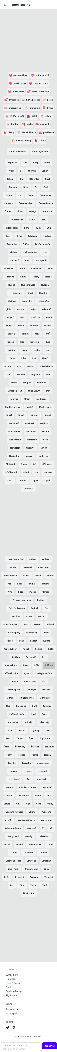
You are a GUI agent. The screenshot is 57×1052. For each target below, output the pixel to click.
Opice (35, 480)
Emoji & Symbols (14, 983)
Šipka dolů (45, 738)
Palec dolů (43, 567)
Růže (36, 665)
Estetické (32, 236)
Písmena (45, 583)
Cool (45, 187)
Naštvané (31, 431)
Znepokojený (31, 868)
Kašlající (9, 317)
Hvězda (45, 284)
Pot (46, 608)
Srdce (45, 714)
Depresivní (47, 211)
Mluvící (14, 399)
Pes (9, 583)
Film (45, 252)
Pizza (20, 591)
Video (38, 795)
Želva (33, 885)
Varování (47, 787)
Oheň (26, 472)
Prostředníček (10, 624)
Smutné (47, 706)
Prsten (37, 624)
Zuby (46, 868)
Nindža (28, 456)
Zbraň (7, 844)
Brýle (25, 187)
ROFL (50, 648)
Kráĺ (48, 333)
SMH (34, 706)
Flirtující (14, 260)
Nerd (45, 439)
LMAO (45, 358)
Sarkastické (30, 681)
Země (50, 844)
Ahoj (35, 162)
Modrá (29, 407)
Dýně (19, 236)
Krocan (10, 341)
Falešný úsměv (42, 244)
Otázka (45, 559)
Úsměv (28, 771)
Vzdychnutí (46, 820)
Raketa (46, 640)
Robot (26, 648)
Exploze (47, 236)
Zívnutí (13, 852)
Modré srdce (45, 407)
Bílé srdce (34, 179)
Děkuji (32, 211)
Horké (48, 276)
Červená (8, 203)
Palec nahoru (10, 575)
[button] (5, 4)
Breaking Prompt (14, 991)
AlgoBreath (11, 995)
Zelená (19, 844)
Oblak (24, 464)
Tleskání (22, 754)
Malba (30, 366)
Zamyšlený (13, 836)
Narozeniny (14, 431)
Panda (26, 575)
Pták (21, 640)
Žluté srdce (28, 893)
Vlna (28, 803)
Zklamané (28, 852)
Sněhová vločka (17, 714)
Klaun (49, 317)
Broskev (13, 187)
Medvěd (21, 374)
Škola (6, 746)
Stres (10, 730)
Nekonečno (15, 439)
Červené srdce (46, 203)
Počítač (40, 600)
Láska (24, 350)
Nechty (45, 431)
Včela (9, 795)
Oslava (32, 559)
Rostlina (16, 657)
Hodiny (35, 276)
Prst (26, 624)
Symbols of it (12, 974)
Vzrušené (31, 828)
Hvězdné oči (16, 293)
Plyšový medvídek (22, 600)
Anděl (47, 162)
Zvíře (6, 877)
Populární (12, 162)
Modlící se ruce (12, 407)
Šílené (20, 738)
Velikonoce (23, 795)
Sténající (29, 722)
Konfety (34, 325)
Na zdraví (14, 423)
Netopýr (30, 447)
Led (47, 350)
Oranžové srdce (15, 559)
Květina (11, 350)
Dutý (8, 236)
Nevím (43, 447)
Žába (21, 885)
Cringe (9, 195)
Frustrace (8, 268)
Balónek (31, 170)
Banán (45, 170)
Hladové (10, 276)
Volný (50, 803)
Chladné (43, 293)
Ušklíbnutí (14, 779)
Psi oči (10, 640)
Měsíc (14, 382)
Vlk (17, 803)
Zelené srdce (35, 844)
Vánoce (9, 787)
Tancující (49, 746)
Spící (33, 714)
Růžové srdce (11, 673)
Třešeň (47, 754)
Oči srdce (47, 464)
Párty (38, 575)
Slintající (46, 689)
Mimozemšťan (14, 390)
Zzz (11, 885)
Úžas (28, 779)
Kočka (21, 325)
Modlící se (41, 399)
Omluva (22, 480)
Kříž (22, 341)
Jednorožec (43, 301)
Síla (43, 681)
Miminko (41, 382)
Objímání (10, 464)
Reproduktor (10, 648)
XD (51, 828)
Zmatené (31, 860)
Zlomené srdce (13, 860)
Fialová (13, 252)
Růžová (49, 665)
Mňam (27, 399)
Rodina (38, 648)
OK (36, 472)
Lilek (23, 358)
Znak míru (13, 868)
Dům (49, 227)
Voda (38, 803)
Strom (22, 730)
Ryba (26, 673)
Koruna (47, 325)
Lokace (7, 366)
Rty (44, 657)
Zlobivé (43, 852)
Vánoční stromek (27, 787)
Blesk (48, 179)
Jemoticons (11, 979)
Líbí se (12, 358)
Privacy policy (12, 1013)
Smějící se (21, 706)
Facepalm (12, 244)
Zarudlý (28, 836)
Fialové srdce (30, 252)
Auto (11, 170)
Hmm (23, 276)
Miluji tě (27, 382)
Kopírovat (50, 1045)
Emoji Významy (40, 151)
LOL (19, 366)
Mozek (21, 415)
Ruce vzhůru (11, 665)
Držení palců (12, 227)
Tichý (9, 754)
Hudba (11, 284)
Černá (30, 195)
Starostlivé (13, 722)
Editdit (9, 987)
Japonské (27, 301)
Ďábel (20, 211)
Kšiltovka (34, 341)
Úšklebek (42, 771)
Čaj (19, 195)
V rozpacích (42, 779)
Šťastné (35, 746)
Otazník (13, 567)
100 (25, 162)
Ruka (25, 665)
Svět (8, 738)
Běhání (10, 179)
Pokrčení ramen (17, 608)
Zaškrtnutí (44, 836)
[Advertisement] (28, 40)
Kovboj (24, 333)
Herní (50, 268)
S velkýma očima (43, 673)
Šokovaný (20, 746)
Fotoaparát (41, 260)
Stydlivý (35, 730)
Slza (8, 706)
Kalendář (46, 309)
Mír (48, 390)
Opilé (47, 480)
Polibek (35, 608)
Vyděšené (46, 811)
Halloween (36, 268)
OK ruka (48, 472)
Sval (47, 730)
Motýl (9, 415)
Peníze (50, 575)
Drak (43, 219)
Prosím (41, 616)
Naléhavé (29, 423)
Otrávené (27, 567)
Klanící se (35, 317)
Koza (37, 333)
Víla (49, 795)
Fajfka (26, 244)
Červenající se (25, 203)
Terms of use (12, 1009)
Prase (29, 616)
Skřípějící (31, 689)
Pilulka (31, 583)
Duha (26, 227)
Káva (22, 317)
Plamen (45, 591)
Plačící (32, 591)
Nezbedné (14, 456)
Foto (27, 260)
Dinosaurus (17, 219)
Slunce (10, 697)
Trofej (35, 754)
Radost (33, 640)
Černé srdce (45, 195)
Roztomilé (31, 657)
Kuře (47, 341)
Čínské (8, 211)
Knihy (9, 325)
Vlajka (7, 803)
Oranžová (28, 488)
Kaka (33, 309)
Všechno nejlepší (14, 811)
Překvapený (14, 632)
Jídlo (8, 309)
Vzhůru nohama (13, 828)
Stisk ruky (44, 722)
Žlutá (44, 885)
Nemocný (32, 439)
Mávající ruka (46, 366)
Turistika (26, 763)
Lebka (36, 350)
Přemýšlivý (31, 632)
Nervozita (15, 447)
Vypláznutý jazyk (26, 820)
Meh (48, 374)
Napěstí (44, 423)
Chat (30, 293)
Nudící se (43, 456)
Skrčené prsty (13, 689)
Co (36, 187)
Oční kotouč (11, 472)
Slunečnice (45, 697)
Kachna (20, 309)
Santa (15, 681)
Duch (38, 227)
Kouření (11, 333)
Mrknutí (35, 415)
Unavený (14, 771)
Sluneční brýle (26, 697)
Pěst (19, 583)
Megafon (35, 374)
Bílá (21, 179)
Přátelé (50, 624)
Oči (34, 464)
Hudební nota (28, 284)
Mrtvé (48, 415)
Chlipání (12, 301)
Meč (9, 374)
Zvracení (19, 877)
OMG (9, 480)
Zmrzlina (46, 860)
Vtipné (32, 811)
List (34, 358)
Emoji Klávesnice (17, 151)
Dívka (32, 219)
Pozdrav (16, 616)
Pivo (10, 591)
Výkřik (8, 820)
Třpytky (12, 763)
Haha (22, 268)
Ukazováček (43, 763)
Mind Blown (34, 390)
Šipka (31, 738)
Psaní (46, 632)
